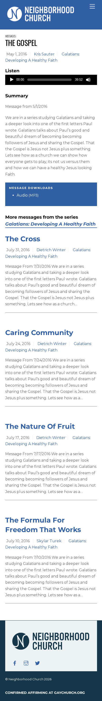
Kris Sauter (44, 54)
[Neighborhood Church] (40, 20)
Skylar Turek (49, 541)
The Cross (22, 239)
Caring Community (39, 332)
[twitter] (37, 663)
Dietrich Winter (51, 250)
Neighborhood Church (26, 679)
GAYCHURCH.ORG (69, 693)
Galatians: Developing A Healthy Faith (50, 224)
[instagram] (26, 663)
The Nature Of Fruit (40, 426)
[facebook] (14, 663)
